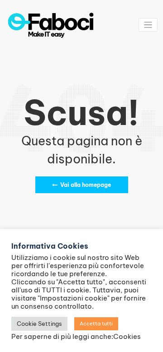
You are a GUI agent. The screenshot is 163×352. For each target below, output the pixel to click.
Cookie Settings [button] (39, 323)
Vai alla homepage (85, 184)
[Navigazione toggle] (148, 25)
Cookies (127, 336)
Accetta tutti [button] (96, 323)
